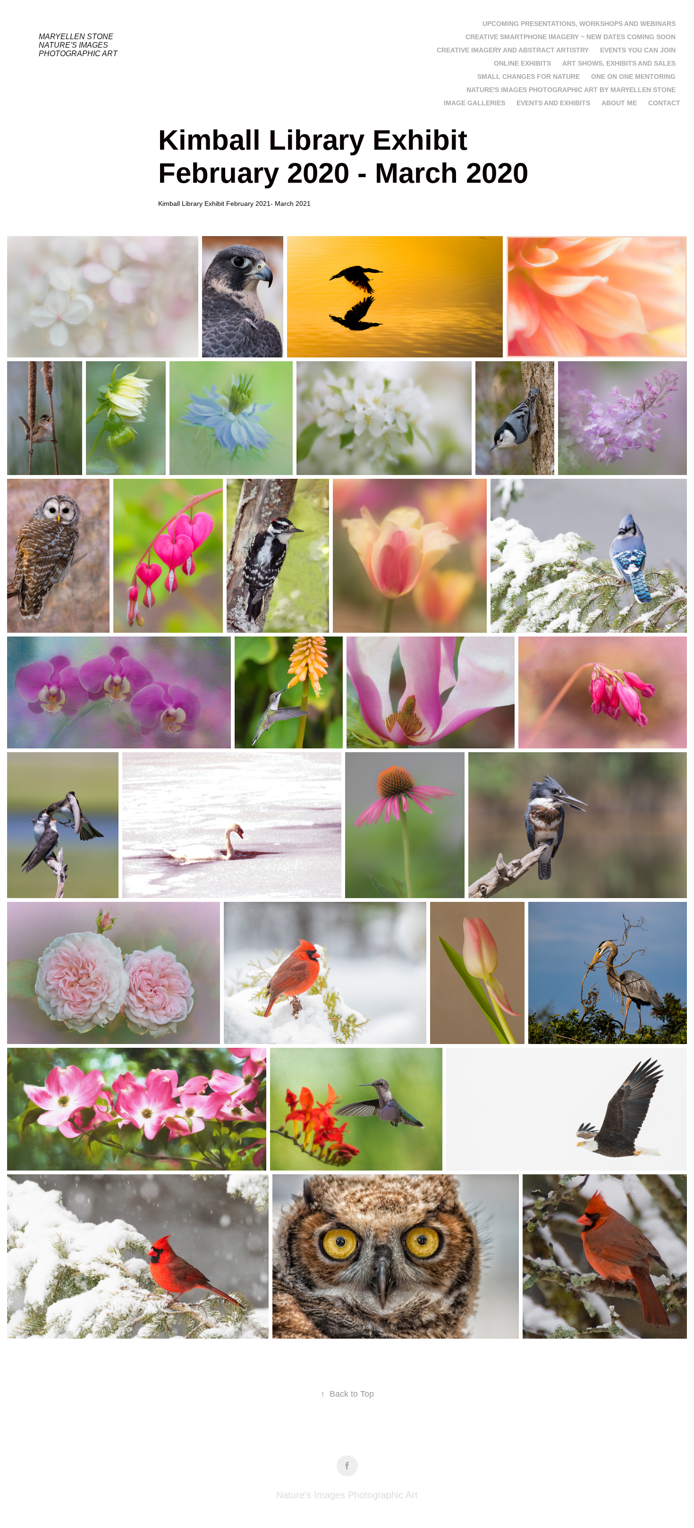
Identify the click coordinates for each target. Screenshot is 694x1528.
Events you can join (638, 50)
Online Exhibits (522, 63)
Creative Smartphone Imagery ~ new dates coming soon (570, 37)
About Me (619, 103)
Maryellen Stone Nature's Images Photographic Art (78, 45)
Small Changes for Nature (528, 76)
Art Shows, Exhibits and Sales (619, 63)
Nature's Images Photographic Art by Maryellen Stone (571, 89)
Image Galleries (474, 103)
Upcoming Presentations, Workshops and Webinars (579, 23)
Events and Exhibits (553, 103)
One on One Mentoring (633, 76)
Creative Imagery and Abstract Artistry (513, 50)
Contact (664, 103)
